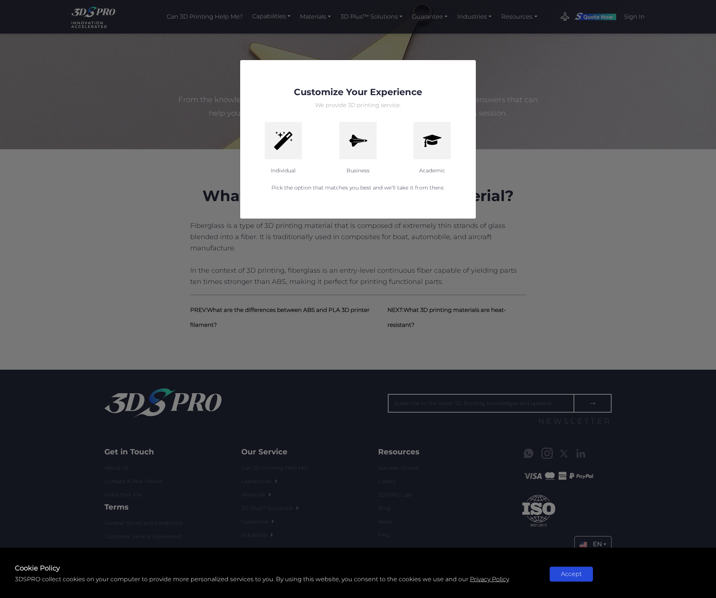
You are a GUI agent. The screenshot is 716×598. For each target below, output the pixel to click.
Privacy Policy (489, 579)
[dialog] (358, 299)
